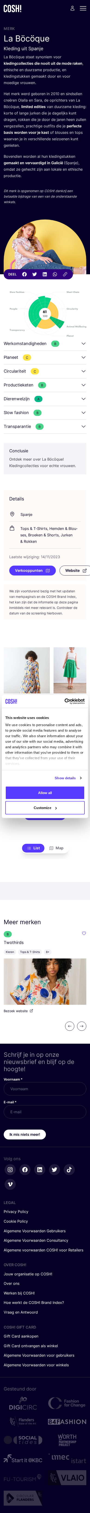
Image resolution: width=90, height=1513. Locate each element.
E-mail (10, 1102)
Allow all (45, 792)
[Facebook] (24, 274)
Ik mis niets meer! (24, 1134)
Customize (42, 808)
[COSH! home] (12, 8)
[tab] (33, 848)
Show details (65, 778)
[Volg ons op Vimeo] (10, 1184)
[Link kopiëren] (65, 274)
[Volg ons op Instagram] (10, 1169)
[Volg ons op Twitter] (54, 1169)
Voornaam (13, 1079)
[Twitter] (35, 274)
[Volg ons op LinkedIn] (39, 1169)
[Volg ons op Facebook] (24, 1169)
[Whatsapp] (55, 274)
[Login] (72, 8)
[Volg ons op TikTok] (69, 1169)
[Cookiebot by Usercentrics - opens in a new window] (65, 701)
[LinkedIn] (45, 274)
